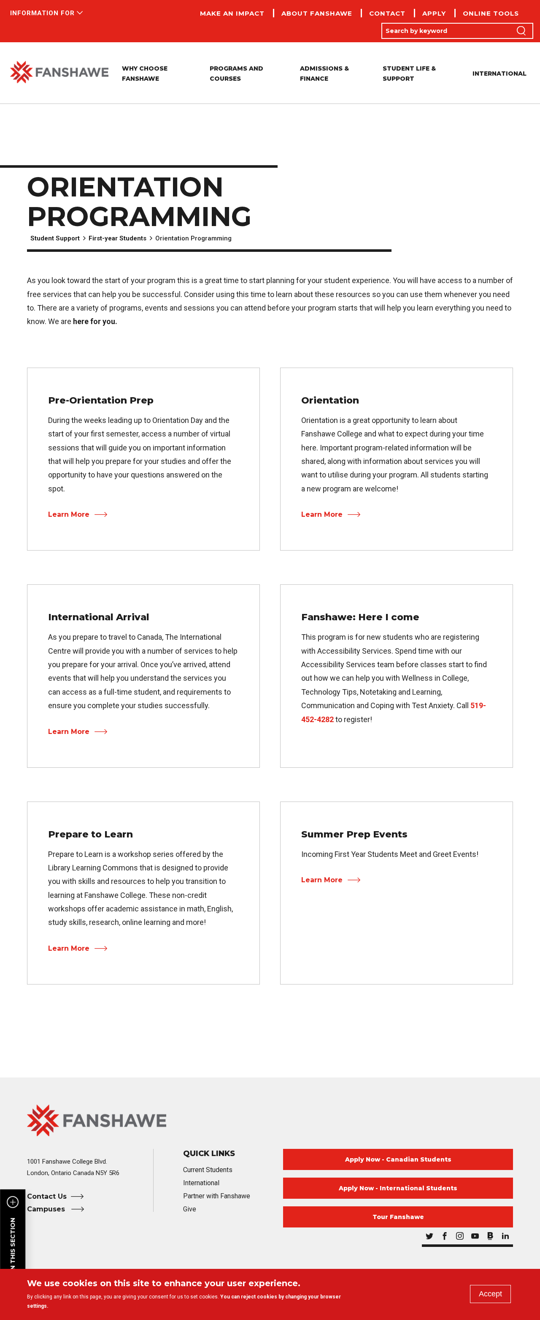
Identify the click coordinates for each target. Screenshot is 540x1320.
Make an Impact (232, 13)
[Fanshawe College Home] (59, 73)
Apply (434, 13)
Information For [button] (42, 13)
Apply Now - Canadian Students (398, 1159)
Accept (490, 1294)
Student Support (55, 238)
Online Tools (491, 13)
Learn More (68, 514)
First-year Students (117, 238)
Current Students (207, 1170)
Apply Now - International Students (398, 1188)
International (499, 73)
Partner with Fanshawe (216, 1196)
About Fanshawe (316, 13)
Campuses (47, 1209)
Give (189, 1209)
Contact (387, 13)
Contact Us (47, 1196)
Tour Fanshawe (398, 1217)
